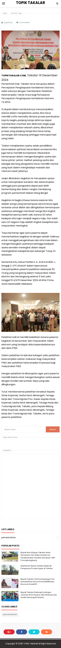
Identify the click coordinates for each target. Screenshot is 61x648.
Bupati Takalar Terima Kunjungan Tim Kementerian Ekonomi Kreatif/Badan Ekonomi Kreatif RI (38, 582)
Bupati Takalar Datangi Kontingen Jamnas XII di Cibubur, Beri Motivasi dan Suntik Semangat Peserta (39, 595)
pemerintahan (8, 537)
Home (5, 13)
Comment (24, 22)
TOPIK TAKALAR (30, 643)
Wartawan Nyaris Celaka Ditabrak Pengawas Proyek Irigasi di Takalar (37, 567)
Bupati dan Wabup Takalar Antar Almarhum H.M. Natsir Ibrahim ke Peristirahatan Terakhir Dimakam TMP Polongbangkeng (38, 556)
